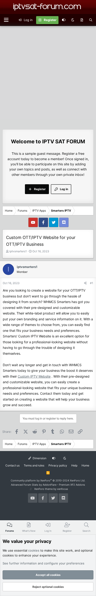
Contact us (12, 465)
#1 (91, 283)
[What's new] (81, 20)
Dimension (39, 458)
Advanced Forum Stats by (48, 484)
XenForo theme (43, 489)
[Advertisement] (48, 76)
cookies (33, 550)
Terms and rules (34, 465)
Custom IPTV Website (34, 376)
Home (85, 465)
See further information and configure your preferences (43, 563)
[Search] (90, 20)
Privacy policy (57, 465)
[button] (6, 20)
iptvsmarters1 (18, 251)
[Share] (85, 283)
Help (74, 465)
